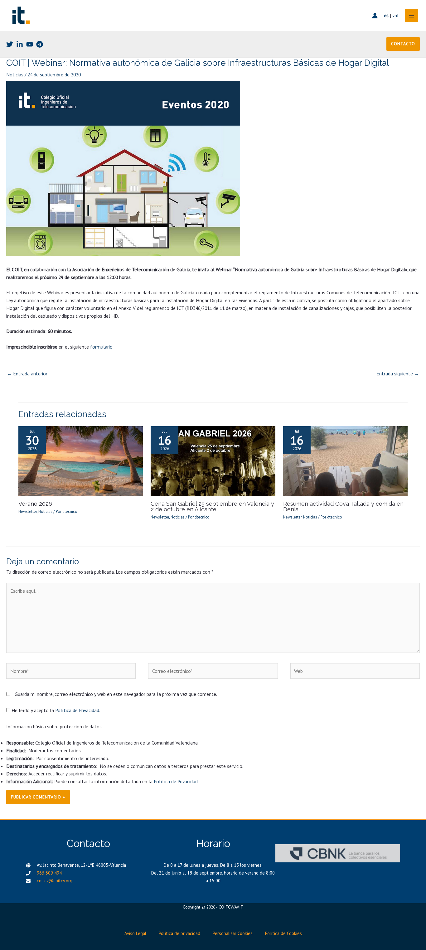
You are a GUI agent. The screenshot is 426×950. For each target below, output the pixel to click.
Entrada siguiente (397, 373)
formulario (101, 347)
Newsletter (27, 511)
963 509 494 (49, 873)
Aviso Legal (135, 933)
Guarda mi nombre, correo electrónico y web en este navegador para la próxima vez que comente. (116, 694)
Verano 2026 (35, 503)
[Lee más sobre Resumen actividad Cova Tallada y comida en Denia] (345, 460)
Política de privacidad (179, 933)
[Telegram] (39, 44)
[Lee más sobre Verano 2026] (80, 460)
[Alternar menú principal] (411, 15)
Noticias (14, 74)
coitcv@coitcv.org (54, 881)
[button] (403, 44)
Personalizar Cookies (233, 933)
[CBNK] (337, 853)
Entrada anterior (27, 373)
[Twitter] (9, 44)
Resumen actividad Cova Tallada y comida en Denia (343, 506)
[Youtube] (29, 44)
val (395, 15)
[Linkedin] (19, 44)
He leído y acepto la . (55, 710)
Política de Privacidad (77, 710)
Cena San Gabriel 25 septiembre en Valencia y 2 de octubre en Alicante (212, 506)
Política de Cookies (283, 933)
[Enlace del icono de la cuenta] (375, 15)
